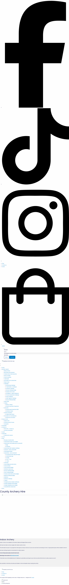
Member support (5, 369)
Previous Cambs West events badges (11, 473)
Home (3, 367)
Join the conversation (8, 430)
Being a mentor (7, 370)
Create (32, 577)
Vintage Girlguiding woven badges (10, 485)
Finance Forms (5, 419)
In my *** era (8, 459)
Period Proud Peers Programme (12, 406)
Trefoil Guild (6, 378)
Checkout (12, 357)
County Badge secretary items (10, 464)
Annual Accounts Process (9, 422)
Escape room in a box (10, 391)
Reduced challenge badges (9, 475)
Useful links (4, 433)
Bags (7, 444)
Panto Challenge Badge (8, 472)
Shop (3, 438)
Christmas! (6, 462)
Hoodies (7, 457)
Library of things (7, 375)
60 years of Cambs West (9, 440)
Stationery (6, 477)
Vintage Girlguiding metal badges (10, 483)
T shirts (7, 461)
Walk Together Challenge (11, 398)
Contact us (4, 427)
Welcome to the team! (10, 417)
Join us (3, 436)
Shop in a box (6, 382)
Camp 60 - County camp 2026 (10, 449)
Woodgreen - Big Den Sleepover (12, 393)
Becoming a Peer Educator (9, 372)
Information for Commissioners (10, 415)
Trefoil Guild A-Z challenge (11, 386)
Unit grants (6, 424)
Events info (6, 407)
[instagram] (35, 261)
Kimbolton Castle (9, 411)
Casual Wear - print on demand (10, 453)
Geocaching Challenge (10, 385)
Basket (6, 357)
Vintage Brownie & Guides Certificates (11, 481)
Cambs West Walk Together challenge (11, 448)
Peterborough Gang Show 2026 (12, 409)
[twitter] (35, 184)
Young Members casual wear (10, 486)
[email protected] (15, 555)
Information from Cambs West (10, 380)
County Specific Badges (8, 467)
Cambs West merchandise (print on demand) (13, 443)
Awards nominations (8, 412)
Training (5, 403)
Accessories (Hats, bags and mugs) (13, 454)
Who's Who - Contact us (9, 428)
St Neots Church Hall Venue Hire (10, 374)
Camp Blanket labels (8, 451)
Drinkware (8, 446)
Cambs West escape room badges (11, 441)
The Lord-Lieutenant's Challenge (12, 395)
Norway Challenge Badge (9, 470)
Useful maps (6, 401)
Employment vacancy (8, 435)
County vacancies (7, 377)
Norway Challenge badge (11, 390)
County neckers (7, 465)
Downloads (4, 425)
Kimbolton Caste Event (8, 469)
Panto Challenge (9, 396)
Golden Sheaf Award (10, 414)
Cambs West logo (9, 456)
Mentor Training (9, 404)
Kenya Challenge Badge (11, 399)
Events (3, 432)
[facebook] (35, 107)
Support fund (6, 420)
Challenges (6, 383)
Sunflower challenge (10, 388)
